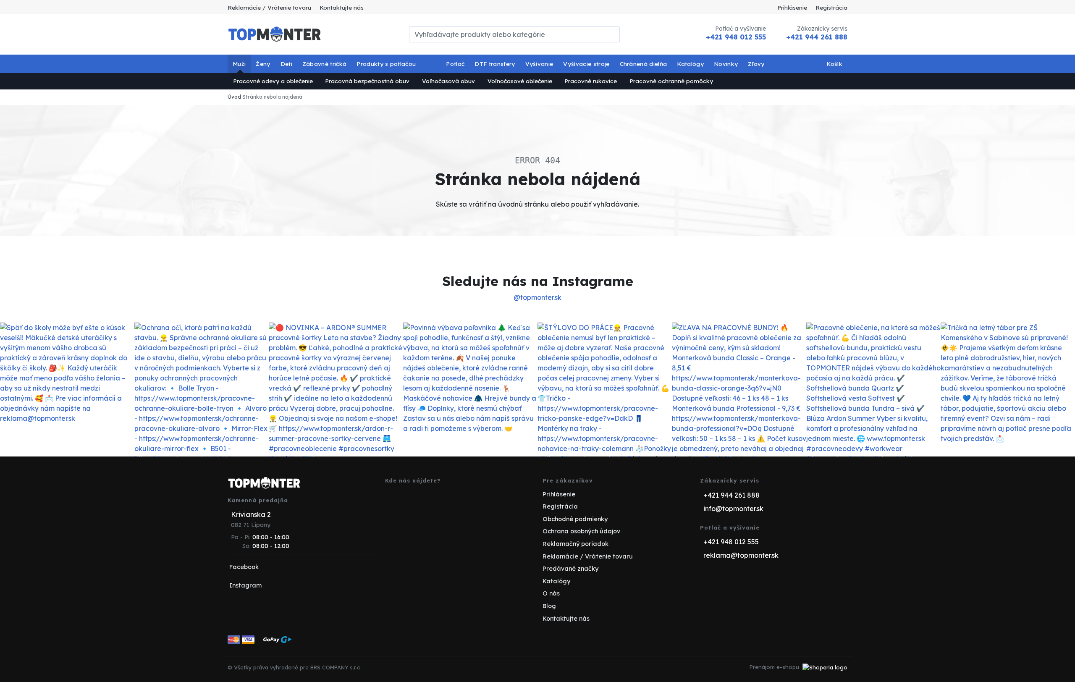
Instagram (245, 585)
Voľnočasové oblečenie (520, 80)
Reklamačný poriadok (575, 544)
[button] (239, 64)
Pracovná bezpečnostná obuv (367, 80)
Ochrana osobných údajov (581, 531)
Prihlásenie (792, 7)
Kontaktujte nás (342, 7)
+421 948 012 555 (736, 37)
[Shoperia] (824, 667)
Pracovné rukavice (590, 80)
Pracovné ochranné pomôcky (671, 80)
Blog (549, 606)
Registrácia (831, 7)
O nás (551, 593)
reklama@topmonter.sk (741, 555)
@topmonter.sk (537, 297)
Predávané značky (570, 568)
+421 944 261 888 (816, 37)
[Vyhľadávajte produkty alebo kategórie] (614, 34)
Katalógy (556, 581)
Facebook (244, 567)
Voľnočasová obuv (448, 80)
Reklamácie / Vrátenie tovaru (269, 7)
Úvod (234, 97)
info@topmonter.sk (733, 508)
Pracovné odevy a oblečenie (273, 80)
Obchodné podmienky (575, 519)
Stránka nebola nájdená (272, 97)
